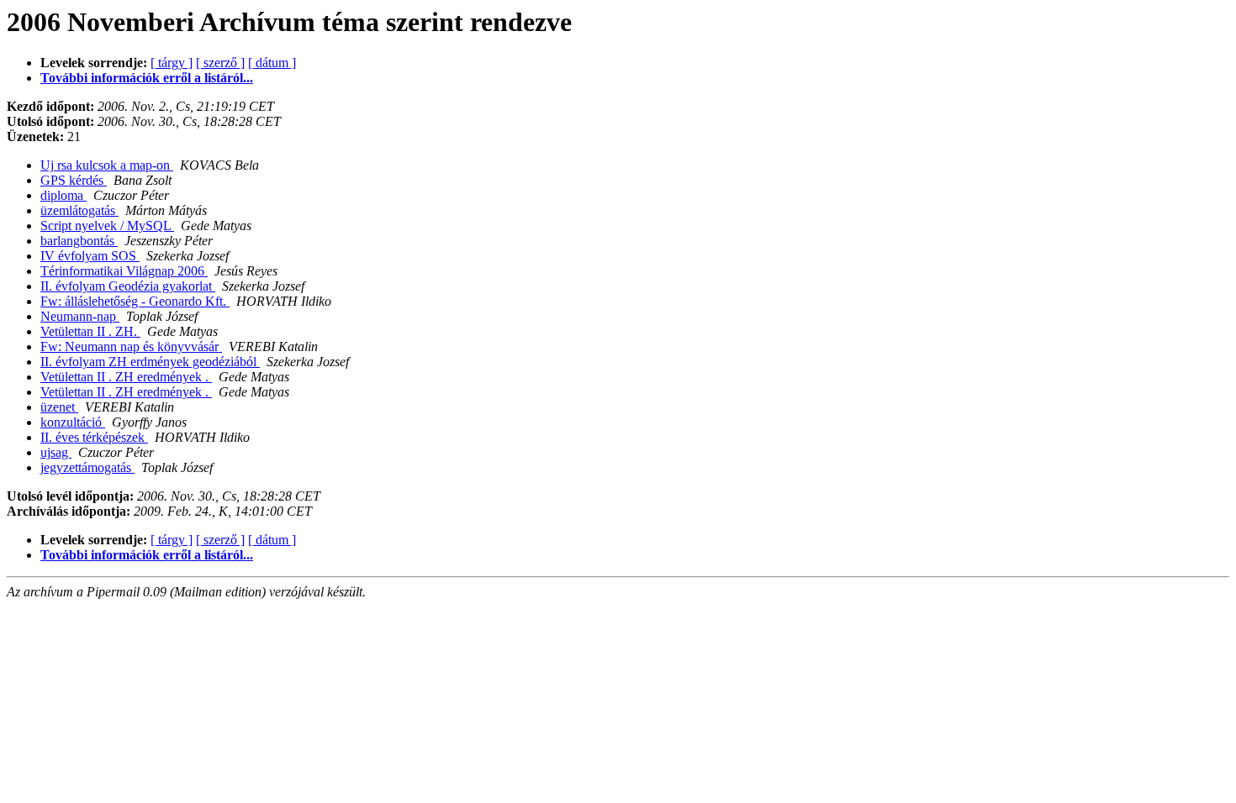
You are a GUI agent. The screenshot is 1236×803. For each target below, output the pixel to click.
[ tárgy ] (172, 62)
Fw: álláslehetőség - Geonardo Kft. (135, 301)
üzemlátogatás (79, 210)
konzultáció (72, 422)
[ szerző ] (220, 62)
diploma (63, 195)
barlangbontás (79, 241)
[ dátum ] (272, 62)
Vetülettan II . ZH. (90, 331)
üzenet (59, 407)
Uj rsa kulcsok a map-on (106, 165)
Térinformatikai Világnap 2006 (124, 271)
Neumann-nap (79, 316)
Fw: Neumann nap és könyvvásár (131, 346)
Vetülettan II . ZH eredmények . (126, 377)
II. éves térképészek (94, 437)
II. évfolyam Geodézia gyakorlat (127, 286)
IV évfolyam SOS (90, 256)
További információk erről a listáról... (146, 78)
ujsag (55, 452)
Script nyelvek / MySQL (107, 225)
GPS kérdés (73, 180)
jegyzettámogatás (87, 467)
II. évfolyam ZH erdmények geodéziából (150, 361)
